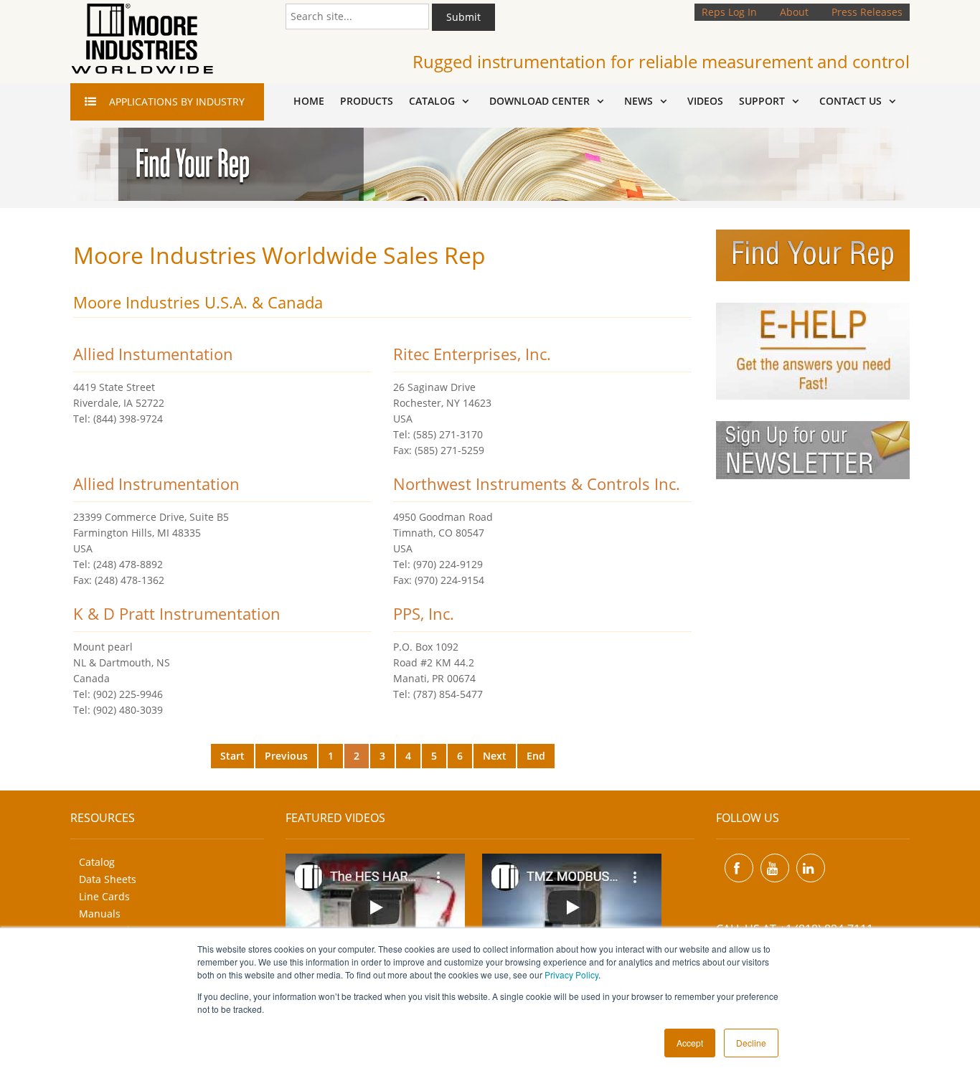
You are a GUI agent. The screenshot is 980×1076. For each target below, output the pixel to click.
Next (495, 756)
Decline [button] (751, 1043)
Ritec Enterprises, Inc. (472, 353)
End (536, 756)
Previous (286, 756)
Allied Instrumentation (156, 483)
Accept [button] (690, 1043)
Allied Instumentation (153, 353)
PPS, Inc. (423, 613)
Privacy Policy (571, 974)
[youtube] (774, 868)
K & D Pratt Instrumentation (177, 613)
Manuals (100, 913)
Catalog (97, 862)
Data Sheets (107, 879)
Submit (463, 17)
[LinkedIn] (810, 868)
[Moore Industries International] (142, 39)
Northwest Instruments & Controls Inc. (536, 483)
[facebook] (739, 868)
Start (232, 756)
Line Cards (104, 896)
